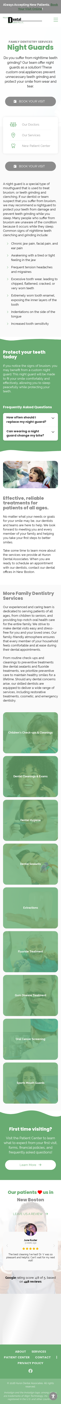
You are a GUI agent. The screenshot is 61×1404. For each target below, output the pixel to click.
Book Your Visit (32, 101)
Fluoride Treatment (30, 951)
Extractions (30, 907)
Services (39, 1351)
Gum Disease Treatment (30, 995)
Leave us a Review (28, 1214)
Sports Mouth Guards (30, 1082)
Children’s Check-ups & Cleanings (30, 732)
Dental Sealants (30, 864)
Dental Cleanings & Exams (30, 776)
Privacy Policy (30, 1363)
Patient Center (17, 1357)
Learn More (28, 1165)
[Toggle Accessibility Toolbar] (53, 1396)
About (20, 1351)
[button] (7, 1245)
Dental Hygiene (30, 820)
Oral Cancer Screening (30, 1039)
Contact (43, 1357)
